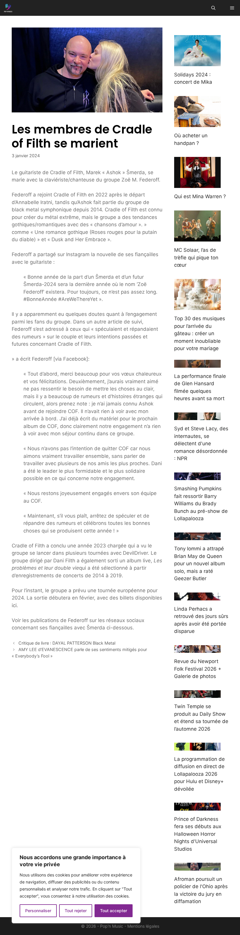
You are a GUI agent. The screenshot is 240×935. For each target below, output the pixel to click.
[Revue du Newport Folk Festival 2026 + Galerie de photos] (197, 649)
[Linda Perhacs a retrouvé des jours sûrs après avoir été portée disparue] (197, 596)
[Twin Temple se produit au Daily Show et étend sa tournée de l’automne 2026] (197, 694)
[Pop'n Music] (8, 8)
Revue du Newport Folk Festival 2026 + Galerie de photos (197, 668)
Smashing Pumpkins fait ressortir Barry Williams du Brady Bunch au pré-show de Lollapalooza (201, 503)
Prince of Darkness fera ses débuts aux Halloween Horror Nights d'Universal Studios (197, 834)
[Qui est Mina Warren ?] (197, 184)
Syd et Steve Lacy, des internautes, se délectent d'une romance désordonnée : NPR (201, 443)
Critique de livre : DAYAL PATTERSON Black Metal (66, 643)
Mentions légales (143, 926)
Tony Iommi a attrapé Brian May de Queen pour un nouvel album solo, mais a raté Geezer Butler (199, 563)
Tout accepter (113, 910)
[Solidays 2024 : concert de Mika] (197, 62)
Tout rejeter (76, 910)
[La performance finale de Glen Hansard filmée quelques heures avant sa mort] (197, 364)
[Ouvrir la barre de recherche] (213, 8)
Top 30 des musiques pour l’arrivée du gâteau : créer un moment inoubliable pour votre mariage (199, 333)
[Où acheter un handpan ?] (197, 123)
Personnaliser (38, 910)
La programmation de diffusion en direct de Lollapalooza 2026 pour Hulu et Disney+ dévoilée (199, 774)
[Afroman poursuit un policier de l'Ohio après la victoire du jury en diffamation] (197, 866)
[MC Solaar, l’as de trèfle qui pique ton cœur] (197, 238)
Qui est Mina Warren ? (200, 196)
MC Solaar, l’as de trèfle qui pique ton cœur (196, 257)
